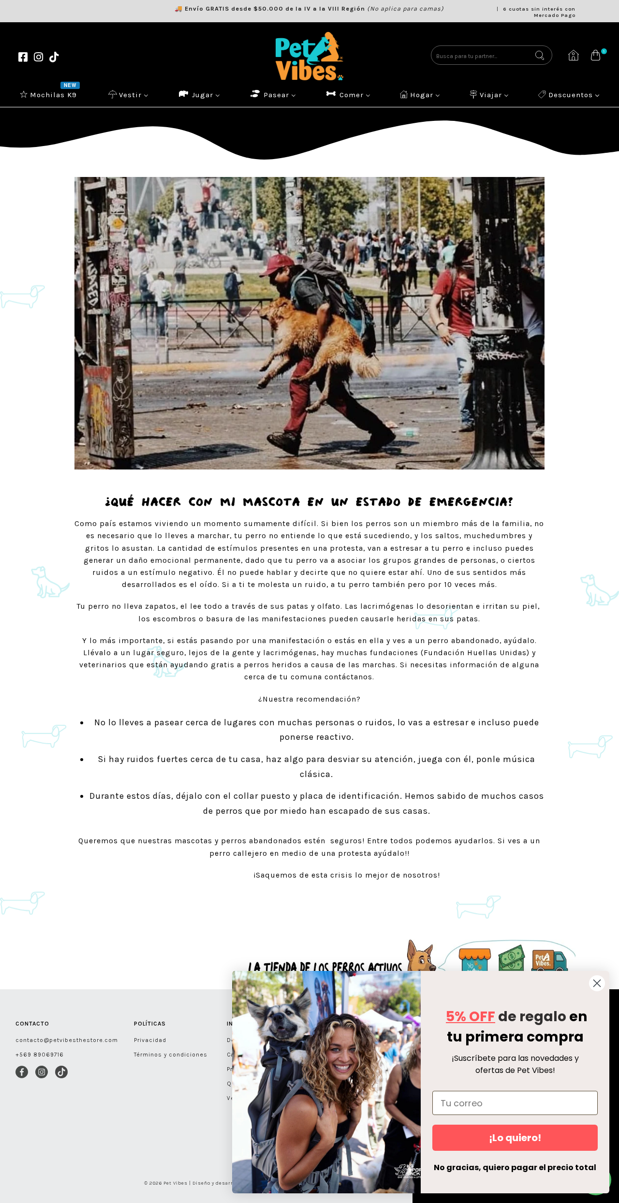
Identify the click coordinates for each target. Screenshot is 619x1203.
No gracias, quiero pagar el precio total (515, 1167)
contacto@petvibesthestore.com (66, 1040)
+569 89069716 (39, 1054)
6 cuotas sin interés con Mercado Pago (539, 12)
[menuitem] (49, 94)
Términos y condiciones (170, 1054)
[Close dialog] (597, 983)
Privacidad (150, 1040)
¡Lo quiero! (515, 1137)
